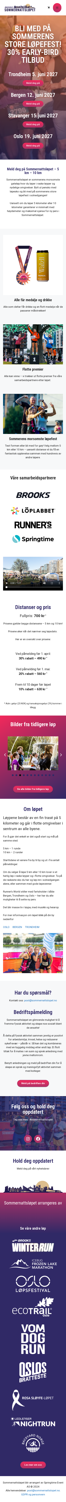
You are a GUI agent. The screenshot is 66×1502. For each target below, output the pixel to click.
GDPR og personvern (33, 1494)
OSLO (6, 927)
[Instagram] (28, 1139)
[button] (5, 755)
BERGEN (17, 927)
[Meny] (57, 7)
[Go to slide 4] (24, 775)
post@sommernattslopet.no (40, 1000)
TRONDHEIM (32, 927)
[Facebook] (38, 1139)
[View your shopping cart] (49, 7)
